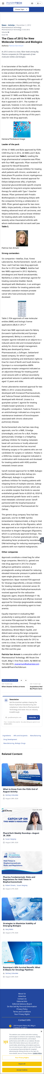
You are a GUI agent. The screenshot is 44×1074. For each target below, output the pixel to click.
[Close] (41, 1031)
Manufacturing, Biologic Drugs (14, 743)
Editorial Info (22, 1001)
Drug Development (10, 739)
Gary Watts (9, 929)
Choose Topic (19, 9)
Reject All (22, 1064)
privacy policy (8, 724)
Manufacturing (35, 736)
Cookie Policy (37, 1053)
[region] (22, 1051)
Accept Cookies (22, 1070)
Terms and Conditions (22, 1011)
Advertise (22, 996)
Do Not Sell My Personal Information (22, 1006)
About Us (22, 993)
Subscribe (32, 717)
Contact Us (22, 999)
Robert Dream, (10, 885)
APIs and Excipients (21, 736)
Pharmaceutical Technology (11, 27)
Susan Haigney (10, 839)
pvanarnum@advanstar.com (27, 664)
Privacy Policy (22, 1009)
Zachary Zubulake (11, 795)
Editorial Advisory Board (22, 1004)
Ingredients (7, 736)
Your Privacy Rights (22, 1014)
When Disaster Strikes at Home (13, 687)
